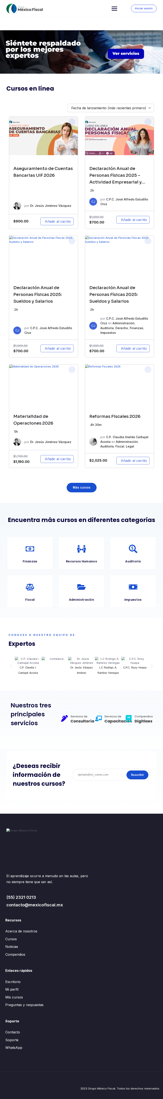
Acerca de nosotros (21, 931)
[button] (11, 666)
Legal (130, 446)
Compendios (15, 954)
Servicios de (78, 716)
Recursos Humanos (81, 561)
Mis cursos (14, 997)
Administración (123, 323)
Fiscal (119, 446)
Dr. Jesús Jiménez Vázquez (50, 205)
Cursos (11, 939)
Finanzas (136, 328)
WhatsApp (13, 1047)
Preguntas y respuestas (24, 1005)
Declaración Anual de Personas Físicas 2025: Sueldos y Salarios (37, 294)
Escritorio (13, 982)
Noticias (11, 946)
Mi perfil (11, 989)
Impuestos (108, 332)
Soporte (11, 1040)
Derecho (121, 328)
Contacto (12, 1032)
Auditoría (107, 328)
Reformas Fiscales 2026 (115, 416)
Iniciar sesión (144, 8)
